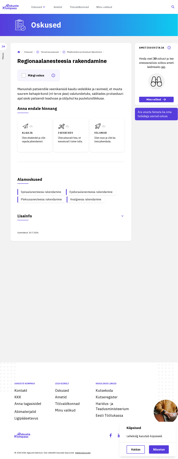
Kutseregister (107, 397)
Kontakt (20, 390)
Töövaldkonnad (67, 403)
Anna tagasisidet (27, 403)
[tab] (3, 48)
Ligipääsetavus (26, 418)
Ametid (61, 397)
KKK (17, 397)
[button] (25, 75)
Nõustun (159, 449)
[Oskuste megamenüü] (44, 7)
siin (163, 67)
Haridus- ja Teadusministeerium (112, 406)
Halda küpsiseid (82, 452)
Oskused (28, 52)
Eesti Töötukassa (109, 415)
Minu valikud (153, 99)
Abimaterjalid (25, 411)
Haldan (135, 449)
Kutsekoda (104, 390)
